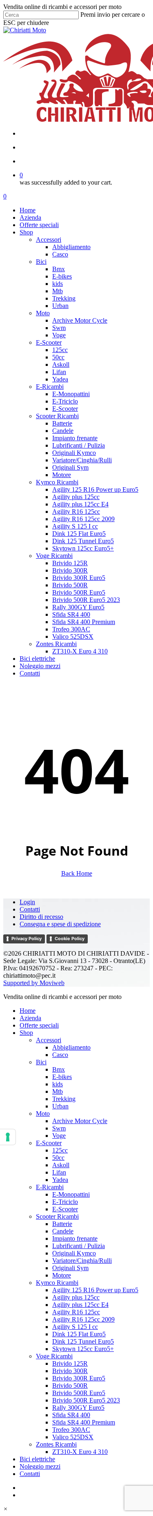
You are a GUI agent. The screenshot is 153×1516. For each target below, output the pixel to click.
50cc (58, 1157)
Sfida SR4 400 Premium (83, 1422)
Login (27, 901)
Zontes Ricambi (56, 1444)
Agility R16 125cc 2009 (83, 1319)
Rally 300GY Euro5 (78, 1407)
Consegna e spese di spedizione (60, 924)
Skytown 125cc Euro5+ (83, 1348)
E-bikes (62, 1076)
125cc (60, 1150)
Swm (59, 1128)
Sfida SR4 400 (71, 1414)
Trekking (63, 1098)
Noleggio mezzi (40, 1466)
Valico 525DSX (72, 1437)
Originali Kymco (74, 1253)
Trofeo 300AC (71, 1429)
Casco (60, 1054)
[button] (5, 1508)
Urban (60, 1106)
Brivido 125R (70, 1363)
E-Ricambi (50, 1187)
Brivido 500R (70, 1385)
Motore (61, 1275)
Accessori (48, 1040)
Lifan (59, 1172)
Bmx (58, 1069)
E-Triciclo (65, 1201)
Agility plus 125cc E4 (80, 1304)
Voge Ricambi (54, 1356)
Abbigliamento (71, 1047)
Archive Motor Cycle (79, 1120)
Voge (59, 1135)
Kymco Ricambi (57, 1282)
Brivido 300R (70, 1370)
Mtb (57, 1091)
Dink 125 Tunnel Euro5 (83, 1341)
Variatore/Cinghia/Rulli (82, 1260)
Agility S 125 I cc (75, 1326)
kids (57, 1084)
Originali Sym (70, 1267)
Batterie (62, 1223)
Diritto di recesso (41, 916)
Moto (43, 1113)
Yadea (60, 1179)
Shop (26, 1032)
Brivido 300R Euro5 (78, 1378)
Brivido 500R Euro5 (78, 1392)
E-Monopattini (71, 1194)
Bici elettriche (37, 1459)
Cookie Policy (69, 938)
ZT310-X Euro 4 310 (80, 1451)
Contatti (30, 909)
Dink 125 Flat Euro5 (79, 1334)
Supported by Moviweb (33, 982)
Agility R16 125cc (76, 1312)
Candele (62, 1231)
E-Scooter (49, 1142)
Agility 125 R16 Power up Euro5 (95, 1289)
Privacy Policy (26, 938)
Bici (41, 1062)
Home (27, 1010)
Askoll (60, 1165)
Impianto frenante (75, 1238)
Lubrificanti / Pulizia (78, 1245)
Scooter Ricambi (57, 1216)
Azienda (30, 1017)
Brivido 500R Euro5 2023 (86, 1400)
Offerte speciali (39, 1025)
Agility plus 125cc (76, 1297)
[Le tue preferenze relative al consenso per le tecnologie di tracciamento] (8, 1137)
